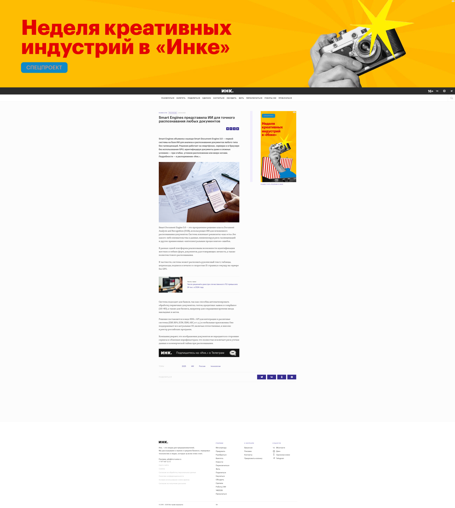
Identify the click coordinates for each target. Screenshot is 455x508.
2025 (184, 366)
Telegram (280, 458)
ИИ (192, 366)
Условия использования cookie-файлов (174, 480)
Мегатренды (221, 448)
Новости (163, 113)
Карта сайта (164, 465)
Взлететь (181, 98)
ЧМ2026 (219, 490)
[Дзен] (444, 90)
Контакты (248, 455)
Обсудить (231, 98)
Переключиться (254, 98)
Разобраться (167, 98)
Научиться (218, 98)
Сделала (206, 98)
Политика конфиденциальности (171, 476)
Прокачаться (285, 98)
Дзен (278, 451)
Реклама (248, 451)
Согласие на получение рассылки (172, 483)
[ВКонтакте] (437, 90)
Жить (241, 98)
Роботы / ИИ (270, 98)
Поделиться (194, 98)
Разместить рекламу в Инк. (272, 184)
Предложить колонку (253, 458)
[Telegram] (451, 90)
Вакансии (248, 448)
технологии (216, 366)
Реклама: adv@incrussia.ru (170, 459)
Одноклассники (283, 455)
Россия (202, 366)
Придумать (220, 451)
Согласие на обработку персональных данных (177, 472)
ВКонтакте (280, 448)
